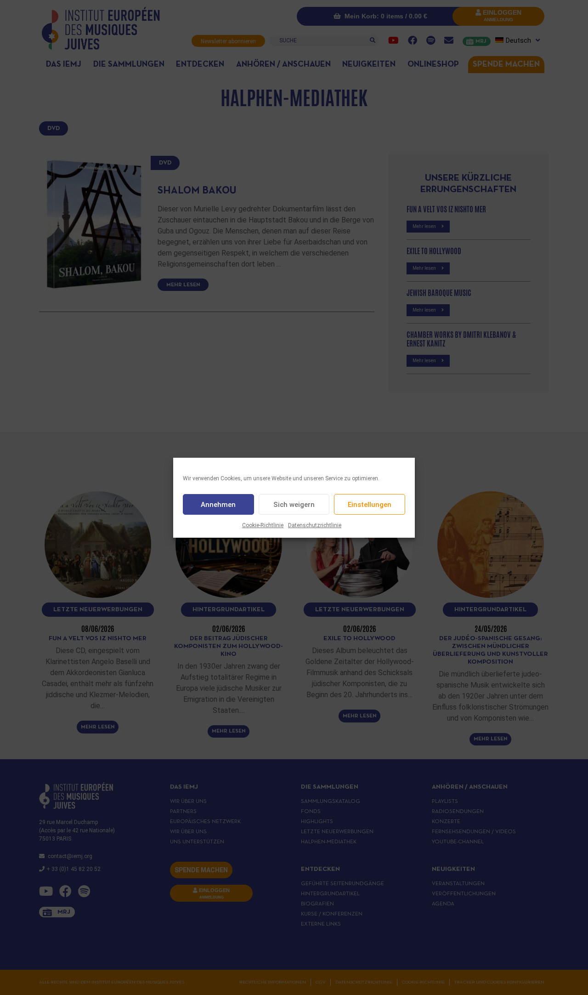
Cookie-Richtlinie (262, 525)
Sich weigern (294, 504)
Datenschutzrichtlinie (314, 525)
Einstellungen (369, 504)
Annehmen (218, 504)
